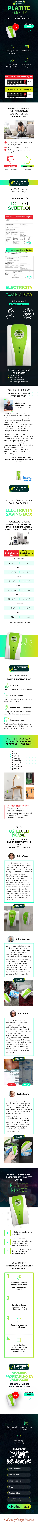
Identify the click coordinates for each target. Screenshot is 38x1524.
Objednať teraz (19, 1506)
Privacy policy (17, 1521)
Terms (22, 1521)
